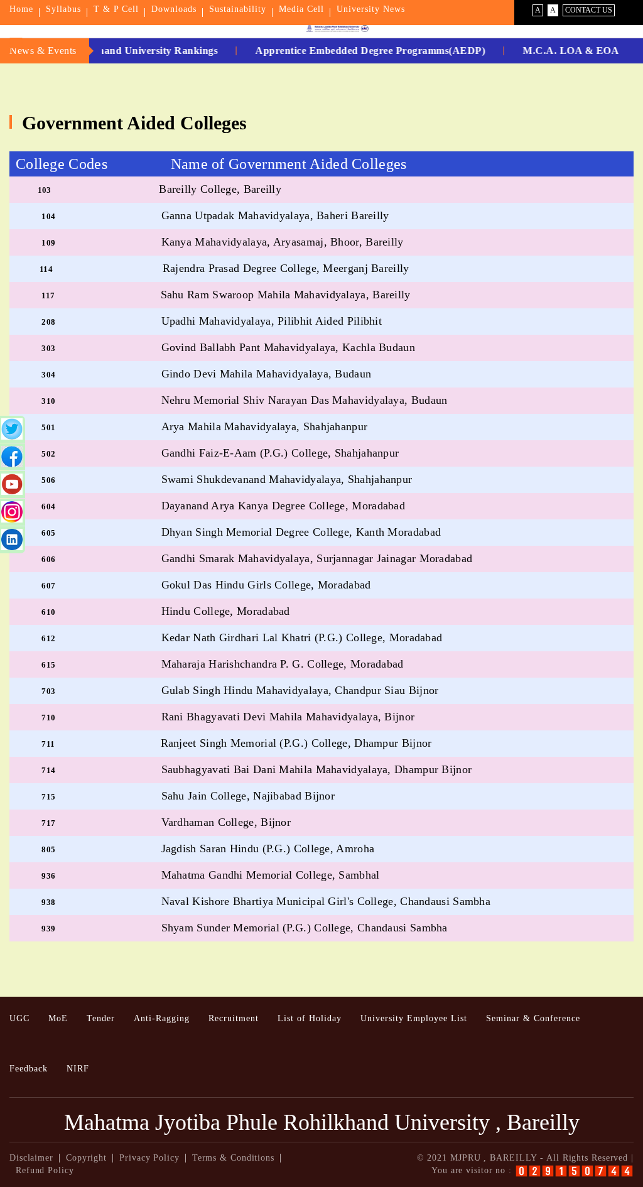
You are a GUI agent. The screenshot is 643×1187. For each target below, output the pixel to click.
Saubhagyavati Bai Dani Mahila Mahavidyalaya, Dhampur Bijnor (316, 769)
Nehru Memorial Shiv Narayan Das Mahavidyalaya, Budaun (304, 400)
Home (21, 9)
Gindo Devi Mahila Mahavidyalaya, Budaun (266, 373)
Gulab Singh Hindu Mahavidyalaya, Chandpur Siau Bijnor (300, 690)
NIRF (78, 1068)
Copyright (86, 1158)
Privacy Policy (149, 1158)
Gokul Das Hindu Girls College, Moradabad (266, 584)
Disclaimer (31, 1158)
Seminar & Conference (533, 1018)
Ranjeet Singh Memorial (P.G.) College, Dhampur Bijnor (296, 743)
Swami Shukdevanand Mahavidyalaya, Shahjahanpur (287, 479)
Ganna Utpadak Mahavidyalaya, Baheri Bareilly (275, 215)
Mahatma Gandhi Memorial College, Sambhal (270, 875)
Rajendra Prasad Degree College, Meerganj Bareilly (286, 268)
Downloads (174, 9)
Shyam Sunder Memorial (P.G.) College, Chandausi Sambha (304, 927)
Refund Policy (45, 1170)
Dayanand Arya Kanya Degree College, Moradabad (283, 505)
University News (371, 9)
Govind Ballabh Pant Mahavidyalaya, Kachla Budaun (288, 347)
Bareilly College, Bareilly (220, 189)
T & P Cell (116, 9)
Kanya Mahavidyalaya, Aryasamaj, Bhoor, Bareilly (282, 242)
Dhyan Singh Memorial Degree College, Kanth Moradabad (301, 532)
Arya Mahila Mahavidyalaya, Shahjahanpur (264, 426)
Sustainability (237, 9)
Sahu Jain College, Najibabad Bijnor (248, 795)
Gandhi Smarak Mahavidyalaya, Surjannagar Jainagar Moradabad (317, 558)
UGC (19, 1018)
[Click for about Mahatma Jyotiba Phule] (321, 28)
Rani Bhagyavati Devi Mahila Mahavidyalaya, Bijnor (288, 716)
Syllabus (63, 9)
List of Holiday (310, 1018)
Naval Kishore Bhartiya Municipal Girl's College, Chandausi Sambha (326, 901)
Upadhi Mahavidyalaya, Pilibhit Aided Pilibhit (271, 321)
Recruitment (233, 1018)
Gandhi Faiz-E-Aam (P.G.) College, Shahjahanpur (280, 453)
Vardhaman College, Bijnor (226, 822)
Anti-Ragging (162, 1018)
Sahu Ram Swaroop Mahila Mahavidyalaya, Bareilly (286, 294)
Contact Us (588, 10)
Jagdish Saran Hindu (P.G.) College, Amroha (268, 848)
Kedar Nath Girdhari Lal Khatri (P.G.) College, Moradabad (302, 637)
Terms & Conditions (233, 1158)
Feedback (28, 1068)
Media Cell (301, 9)
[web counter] (574, 1171)
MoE (58, 1018)
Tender (101, 1018)
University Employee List (413, 1018)
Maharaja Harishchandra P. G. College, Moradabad (282, 664)
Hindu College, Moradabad (225, 611)
